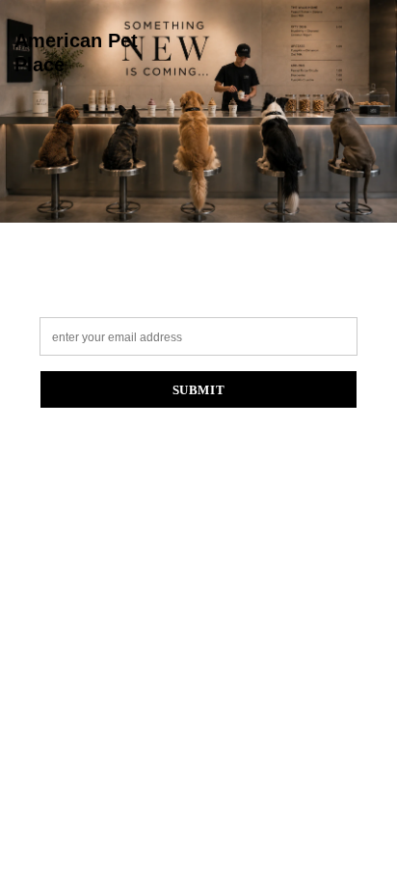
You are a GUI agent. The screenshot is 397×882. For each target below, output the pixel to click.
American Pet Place (76, 52)
